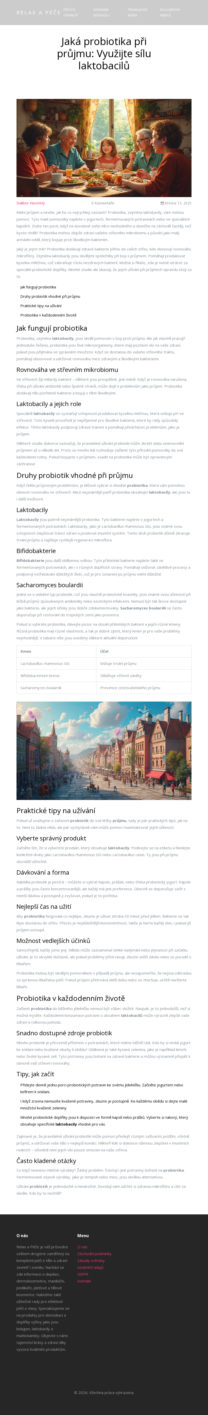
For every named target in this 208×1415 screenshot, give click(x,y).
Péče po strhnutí (70, 12)
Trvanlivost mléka (137, 12)
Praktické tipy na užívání (40, 305)
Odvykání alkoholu (101, 12)
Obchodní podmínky (94, 1253)
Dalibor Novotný (30, 202)
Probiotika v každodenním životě (48, 315)
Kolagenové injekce (170, 12)
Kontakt (84, 1280)
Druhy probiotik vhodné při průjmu (50, 296)
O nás (82, 1246)
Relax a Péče (38, 12)
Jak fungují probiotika (38, 286)
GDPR (82, 1274)
